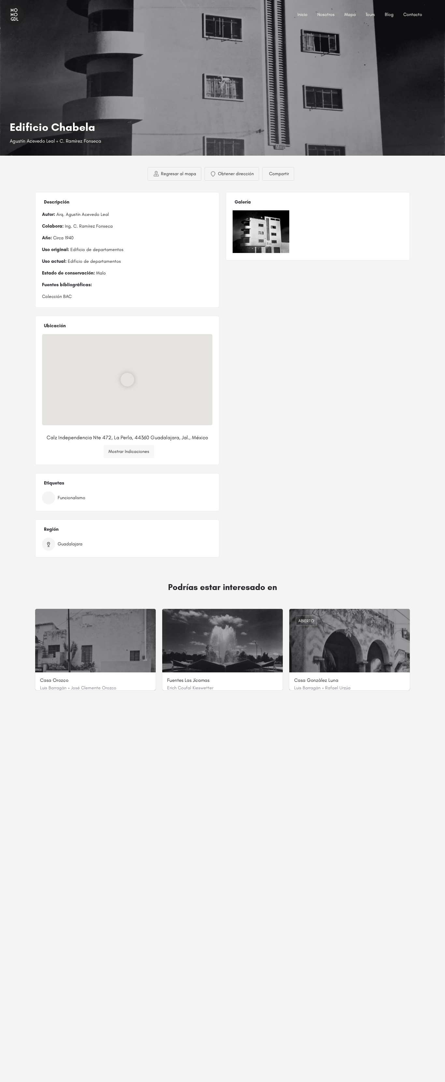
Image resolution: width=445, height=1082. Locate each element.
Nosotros (326, 14)
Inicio (302, 14)
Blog (389, 14)
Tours (370, 14)
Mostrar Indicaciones (128, 451)
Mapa (350, 14)
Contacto (412, 14)
